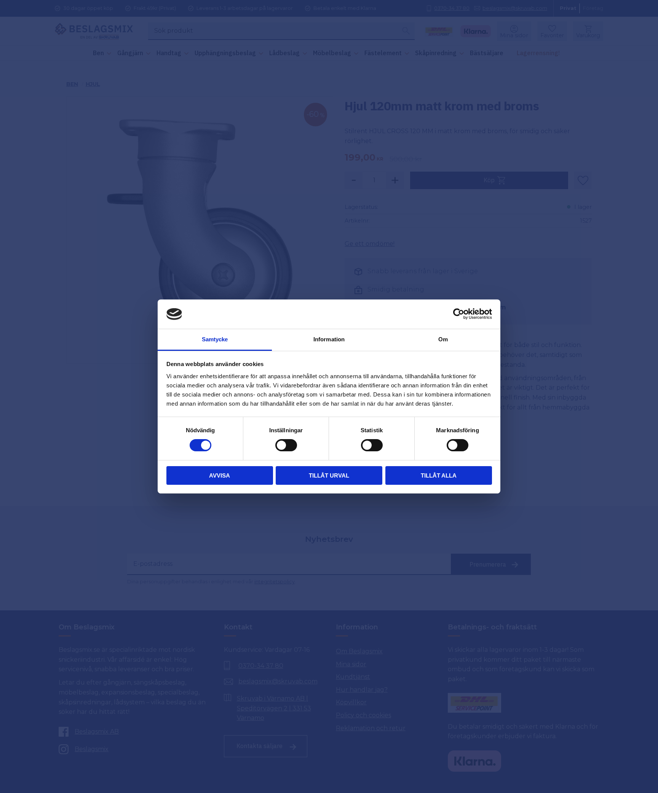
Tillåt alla (439, 475)
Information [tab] (329, 339)
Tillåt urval (329, 475)
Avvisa (219, 475)
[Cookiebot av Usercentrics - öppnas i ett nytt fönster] (458, 314)
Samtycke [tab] (215, 339)
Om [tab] (443, 339)
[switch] (286, 445)
